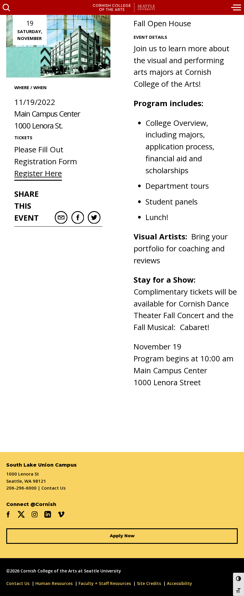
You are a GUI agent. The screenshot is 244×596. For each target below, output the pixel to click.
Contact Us (53, 488)
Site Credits (149, 583)
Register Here (38, 173)
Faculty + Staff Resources (105, 583)
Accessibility (179, 583)
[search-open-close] (6, 7)
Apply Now (122, 535)
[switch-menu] (236, 7)
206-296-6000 (21, 488)
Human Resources (54, 583)
